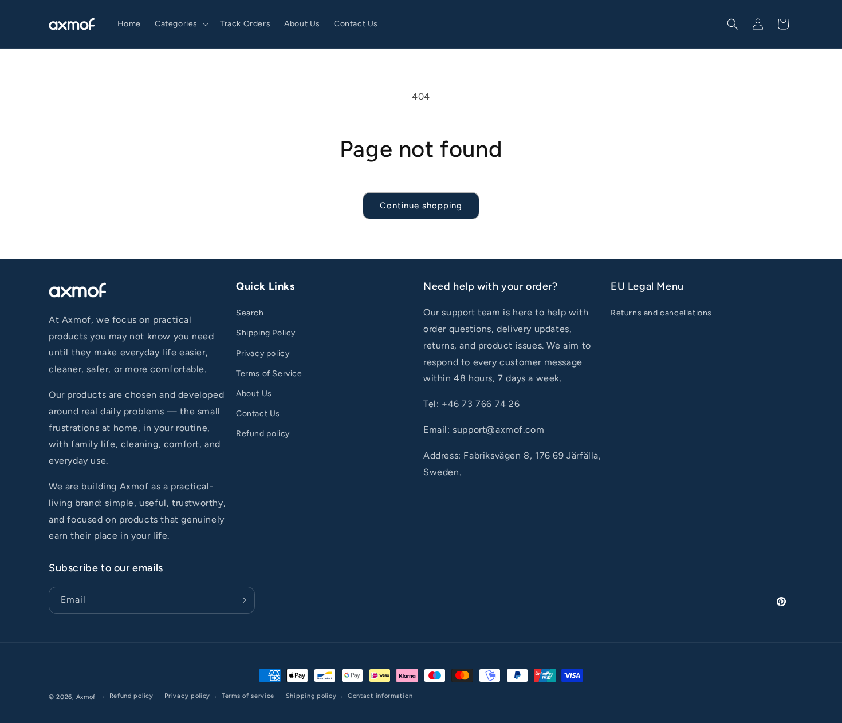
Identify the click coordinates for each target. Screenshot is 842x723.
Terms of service (248, 696)
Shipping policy (311, 696)
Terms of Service (269, 373)
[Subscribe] (241, 600)
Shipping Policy (266, 333)
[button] (180, 24)
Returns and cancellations (661, 313)
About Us (254, 393)
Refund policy (263, 433)
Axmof (86, 697)
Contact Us (258, 413)
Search (250, 313)
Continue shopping (421, 205)
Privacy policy (262, 353)
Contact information (380, 696)
